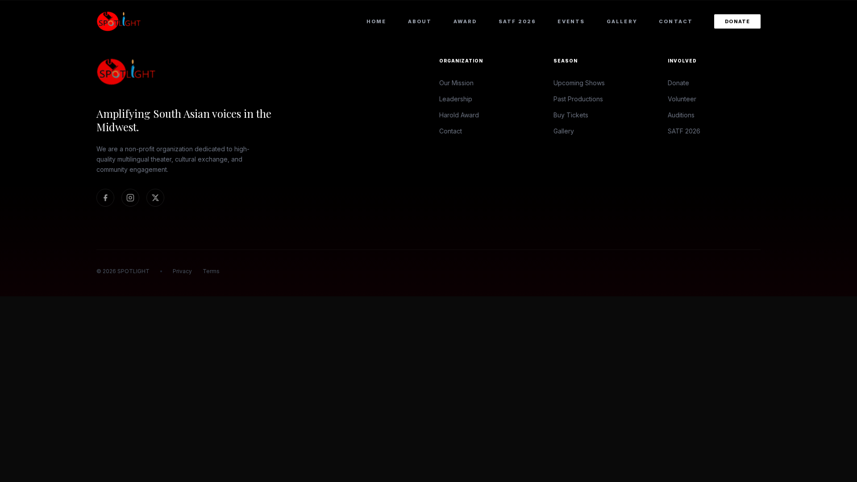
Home (376, 21)
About (420, 21)
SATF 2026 (518, 21)
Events (571, 21)
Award (465, 21)
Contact (676, 21)
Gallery (622, 21)
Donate (737, 21)
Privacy (182, 271)
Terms (211, 271)
